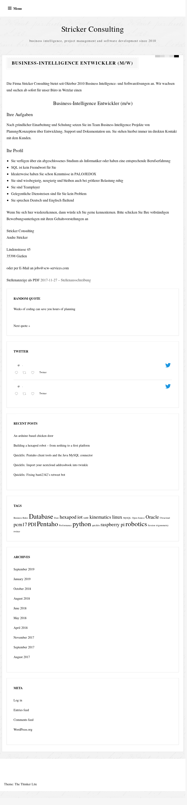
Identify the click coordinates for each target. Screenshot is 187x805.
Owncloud (165, 517)
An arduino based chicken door (33, 435)
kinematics (100, 516)
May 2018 (20, 618)
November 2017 (24, 637)
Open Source (138, 517)
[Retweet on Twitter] (25, 373)
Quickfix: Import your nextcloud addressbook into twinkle (51, 465)
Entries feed (21, 710)
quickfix (96, 525)
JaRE (86, 517)
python (82, 523)
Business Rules (21, 517)
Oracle (152, 516)
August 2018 (22, 598)
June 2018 (20, 608)
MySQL (127, 517)
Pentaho (47, 523)
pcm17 (20, 524)
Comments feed (23, 719)
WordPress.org (23, 729)
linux (117, 516)
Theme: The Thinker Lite (20, 784)
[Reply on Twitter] (17, 373)
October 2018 (22, 588)
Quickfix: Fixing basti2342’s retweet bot (39, 474)
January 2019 (22, 579)
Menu (17, 8)
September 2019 (24, 569)
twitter (17, 531)
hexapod (68, 516)
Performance (65, 525)
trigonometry (162, 525)
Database (41, 516)
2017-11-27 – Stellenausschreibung (65, 279)
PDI (32, 524)
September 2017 (24, 647)
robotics (136, 523)
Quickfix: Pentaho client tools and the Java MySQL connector (53, 455)
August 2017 (22, 657)
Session (151, 525)
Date (56, 517)
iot (80, 516)
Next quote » (22, 325)
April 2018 (21, 627)
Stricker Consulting (92, 28)
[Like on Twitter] (34, 373)
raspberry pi (113, 524)
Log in (18, 700)
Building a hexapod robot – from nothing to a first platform (52, 445)
